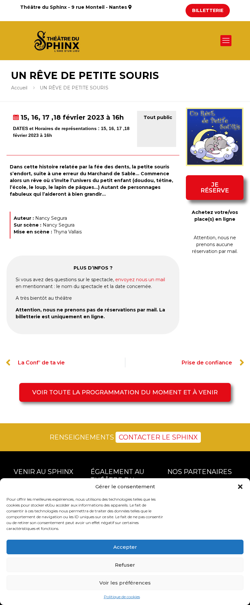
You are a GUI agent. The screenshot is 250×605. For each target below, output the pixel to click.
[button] (240, 486)
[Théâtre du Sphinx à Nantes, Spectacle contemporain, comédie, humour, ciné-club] (59, 40)
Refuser (125, 565)
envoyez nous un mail (140, 280)
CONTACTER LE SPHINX (158, 437)
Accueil (19, 88)
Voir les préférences (125, 583)
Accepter (125, 547)
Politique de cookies (122, 596)
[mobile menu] (225, 40)
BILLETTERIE (207, 10)
